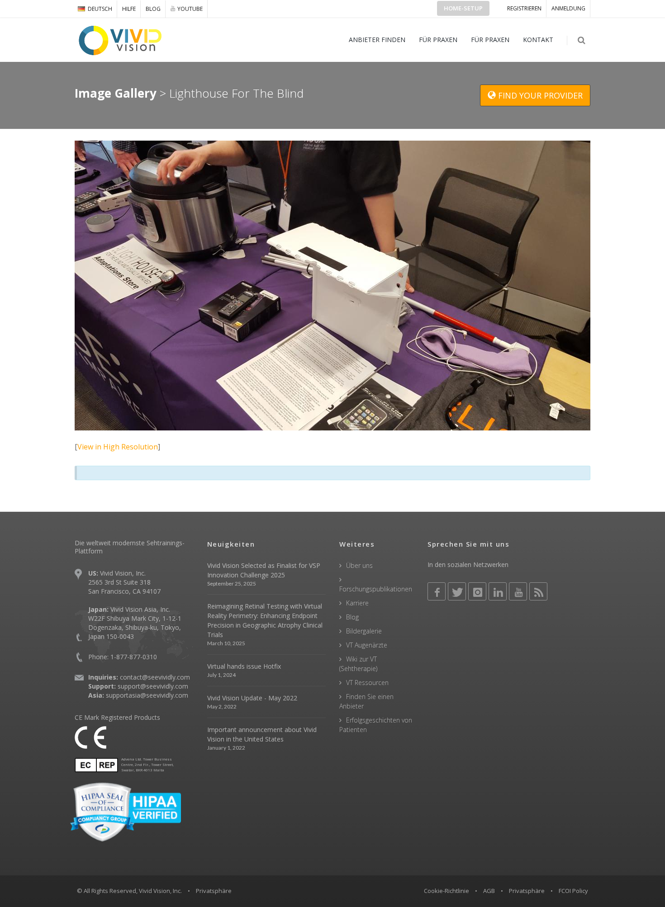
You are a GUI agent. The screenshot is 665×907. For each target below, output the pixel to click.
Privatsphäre (527, 891)
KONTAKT (538, 39)
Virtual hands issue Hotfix (244, 666)
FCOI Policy (573, 891)
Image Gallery (116, 93)
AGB (489, 891)
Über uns (359, 565)
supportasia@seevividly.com (147, 695)
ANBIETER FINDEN (377, 39)
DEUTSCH (100, 9)
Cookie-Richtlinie (446, 891)
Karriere (357, 603)
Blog (153, 9)
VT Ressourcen (367, 682)
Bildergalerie (364, 631)
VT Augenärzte (366, 645)
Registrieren (524, 8)
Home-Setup (463, 8)
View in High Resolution (117, 447)
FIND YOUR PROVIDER (539, 95)
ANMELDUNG (568, 8)
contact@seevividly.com (155, 677)
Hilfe (129, 9)
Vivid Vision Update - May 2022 (252, 698)
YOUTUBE (190, 9)
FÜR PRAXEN (438, 39)
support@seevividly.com (153, 686)
